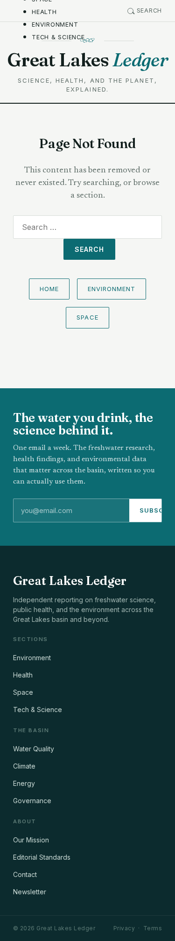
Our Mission (31, 840)
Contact (25, 874)
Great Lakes (87, 59)
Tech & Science (58, 37)
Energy (24, 783)
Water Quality (33, 749)
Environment (55, 24)
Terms (152, 928)
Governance (32, 801)
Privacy (124, 928)
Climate (24, 766)
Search (149, 10)
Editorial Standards (41, 857)
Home (49, 288)
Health (44, 11)
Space (87, 317)
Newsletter (29, 892)
